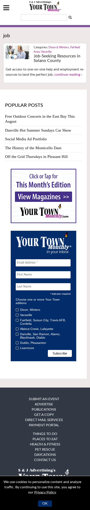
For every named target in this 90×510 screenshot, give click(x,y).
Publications (44, 409)
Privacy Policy (45, 492)
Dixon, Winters (30, 309)
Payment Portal (44, 425)
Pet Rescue (45, 449)
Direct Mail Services (44, 420)
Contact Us (45, 460)
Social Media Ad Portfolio (26, 139)
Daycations (45, 454)
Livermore (27, 348)
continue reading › (68, 74)
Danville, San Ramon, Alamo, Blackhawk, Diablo (40, 335)
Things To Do (45, 434)
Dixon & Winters (58, 47)
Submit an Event (44, 399)
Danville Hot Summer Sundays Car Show (38, 130)
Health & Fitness (45, 444)
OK (45, 503)
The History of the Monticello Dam (33, 148)
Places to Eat (45, 439)
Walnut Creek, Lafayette (36, 329)
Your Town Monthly (45, 6)
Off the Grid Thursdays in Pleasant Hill (36, 156)
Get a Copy (44, 414)
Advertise (44, 404)
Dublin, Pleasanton (33, 342)
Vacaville (46, 51)
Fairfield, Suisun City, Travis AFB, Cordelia (43, 321)
